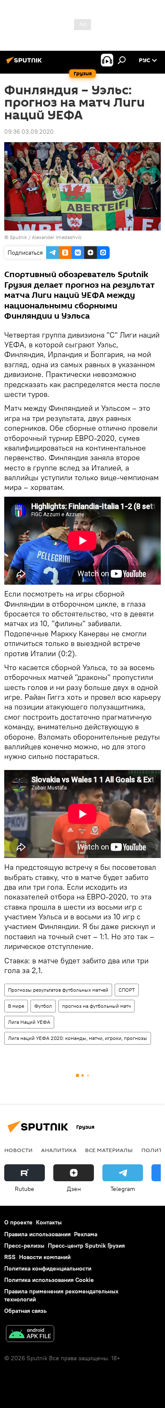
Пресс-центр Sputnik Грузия (86, 1245)
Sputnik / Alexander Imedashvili (46, 237)
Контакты (49, 1222)
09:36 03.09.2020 (29, 131)
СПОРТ (126, 990)
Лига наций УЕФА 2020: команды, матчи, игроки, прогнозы (77, 1038)
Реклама (85, 1234)
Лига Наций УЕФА (29, 1022)
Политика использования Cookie (49, 1280)
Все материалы (109, 1150)
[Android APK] (30, 1334)
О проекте (18, 1222)
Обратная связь (25, 1310)
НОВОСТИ (18, 1150)
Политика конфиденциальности (47, 1268)
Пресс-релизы (24, 1245)
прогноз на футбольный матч (96, 1006)
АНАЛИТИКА (59, 1150)
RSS (10, 1257)
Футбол (43, 1006)
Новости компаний (45, 1257)
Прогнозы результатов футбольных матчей (58, 990)
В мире (16, 1006)
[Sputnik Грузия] (25, 63)
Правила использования (37, 1234)
